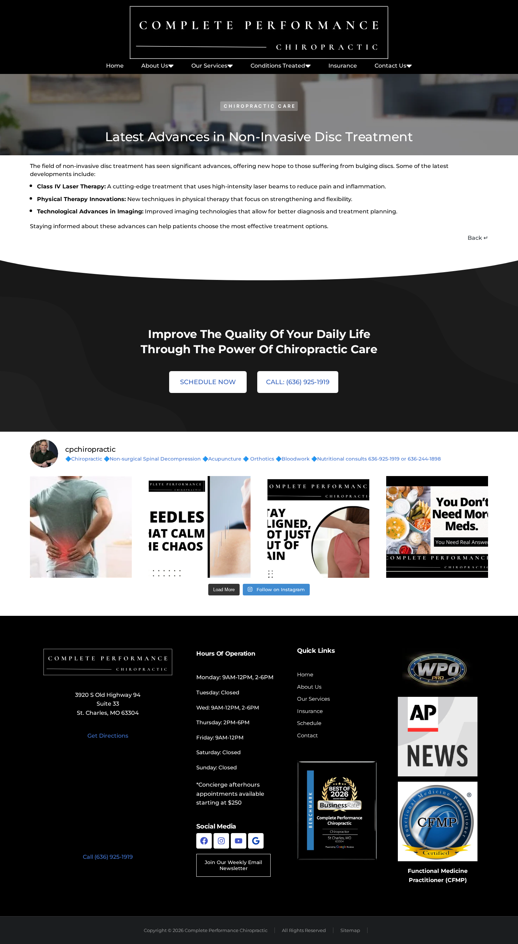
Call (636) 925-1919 (108, 857)
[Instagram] (221, 841)
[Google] (256, 841)
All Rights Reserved (304, 930)
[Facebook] (204, 841)
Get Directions (107, 735)
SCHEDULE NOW (208, 382)
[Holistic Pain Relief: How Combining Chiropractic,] (81, 527)
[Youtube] (238, 841)
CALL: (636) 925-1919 (297, 382)
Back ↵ (478, 238)
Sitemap (350, 930)
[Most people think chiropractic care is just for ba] (318, 527)
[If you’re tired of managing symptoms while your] (437, 527)
